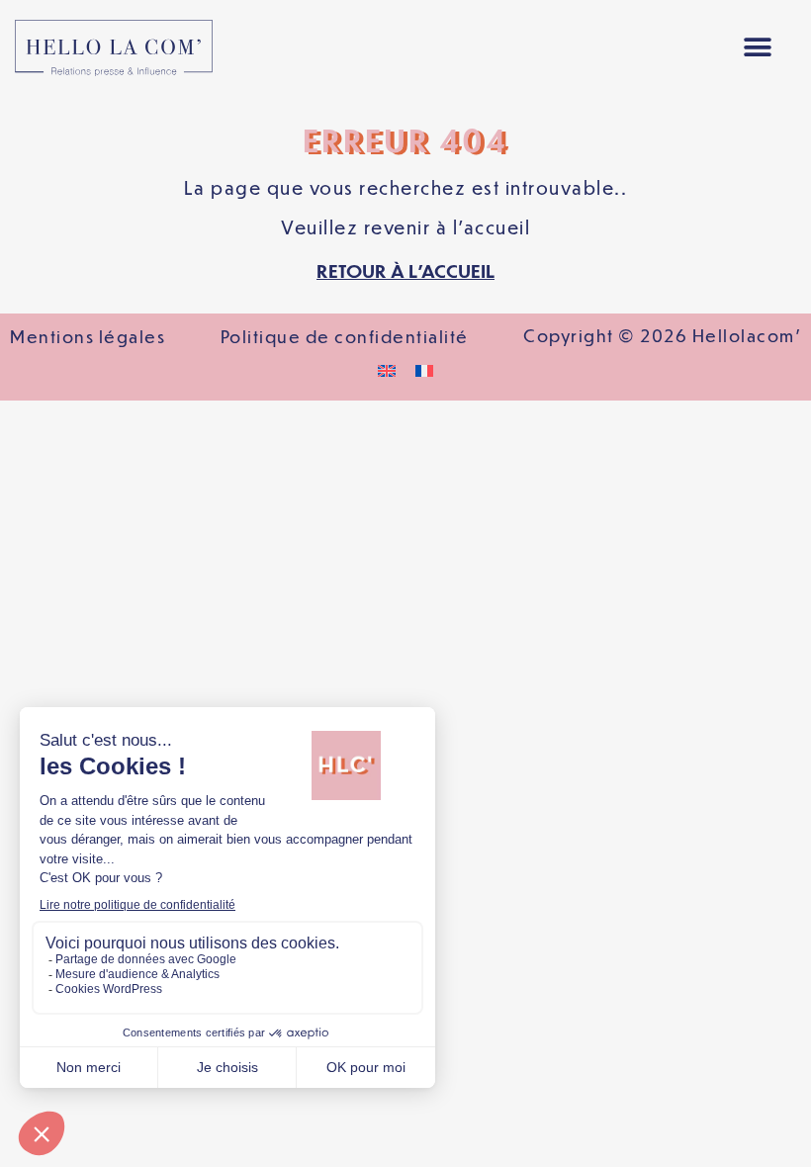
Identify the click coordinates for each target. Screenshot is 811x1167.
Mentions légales (87, 336)
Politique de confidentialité (345, 336)
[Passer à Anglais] (387, 369)
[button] (757, 48)
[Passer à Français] (424, 369)
